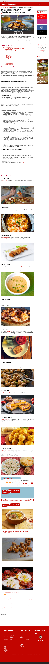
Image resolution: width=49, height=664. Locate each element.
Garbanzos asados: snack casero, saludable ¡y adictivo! (16, 562)
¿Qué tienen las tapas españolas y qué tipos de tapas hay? (15, 48)
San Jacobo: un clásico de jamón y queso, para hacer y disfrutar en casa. (41, 69)
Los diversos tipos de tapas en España (11, 50)
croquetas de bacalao (6, 419)
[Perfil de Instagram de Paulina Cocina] (3, 1)
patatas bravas (4, 180)
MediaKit (8, 654)
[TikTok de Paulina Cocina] (7, 1)
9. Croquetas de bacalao (9, 63)
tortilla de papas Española (6, 392)
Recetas (4, 7)
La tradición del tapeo (8, 49)
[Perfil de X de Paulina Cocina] (10, 1)
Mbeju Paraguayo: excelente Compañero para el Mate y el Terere (41, 78)
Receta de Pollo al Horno (27, 633)
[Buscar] (45, 9)
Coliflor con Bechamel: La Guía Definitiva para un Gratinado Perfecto (11, 642)
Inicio (2, 7)
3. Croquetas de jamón (8, 56)
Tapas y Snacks (9, 7)
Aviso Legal (29, 654)
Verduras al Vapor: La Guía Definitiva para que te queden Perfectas (6, 642)
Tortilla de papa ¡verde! (41, 66)
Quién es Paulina (15, 654)
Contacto (23, 654)
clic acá (22, 162)
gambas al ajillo (5, 209)
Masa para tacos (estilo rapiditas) (41, 62)
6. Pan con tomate (8, 59)
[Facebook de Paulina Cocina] (5, 1)
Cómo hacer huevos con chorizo (11, 592)
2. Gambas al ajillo (8, 55)
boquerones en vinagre (6, 450)
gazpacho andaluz (22, 266)
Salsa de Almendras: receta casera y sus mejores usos (6, 634)
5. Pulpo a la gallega (8, 58)
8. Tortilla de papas (8, 62)
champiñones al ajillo (6, 364)
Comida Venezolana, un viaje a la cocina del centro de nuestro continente (41, 82)
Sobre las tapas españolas (7, 47)
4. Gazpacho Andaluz (8, 57)
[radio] (6, 482)
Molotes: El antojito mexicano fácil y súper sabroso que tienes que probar (41, 73)
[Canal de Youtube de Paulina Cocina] (1, 1)
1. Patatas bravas (8, 54)
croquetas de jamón (5, 237)
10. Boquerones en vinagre (9, 64)
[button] (39, 4)
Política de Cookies (38, 654)
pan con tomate (9, 331)
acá (9, 161)
